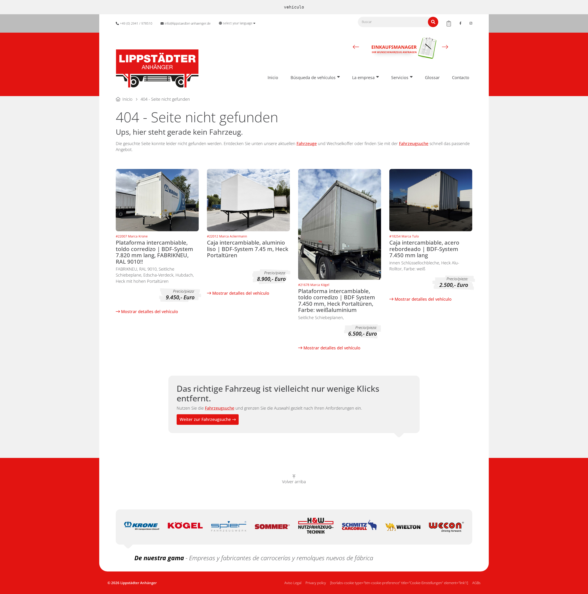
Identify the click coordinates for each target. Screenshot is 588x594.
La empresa (363, 77)
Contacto (460, 77)
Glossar (432, 77)
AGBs (476, 582)
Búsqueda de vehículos (313, 77)
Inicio (273, 77)
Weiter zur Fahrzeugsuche (205, 419)
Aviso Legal (292, 582)
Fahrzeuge (307, 143)
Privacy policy (315, 582)
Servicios (399, 77)
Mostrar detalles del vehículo (149, 311)
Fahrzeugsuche (413, 143)
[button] (356, 47)
